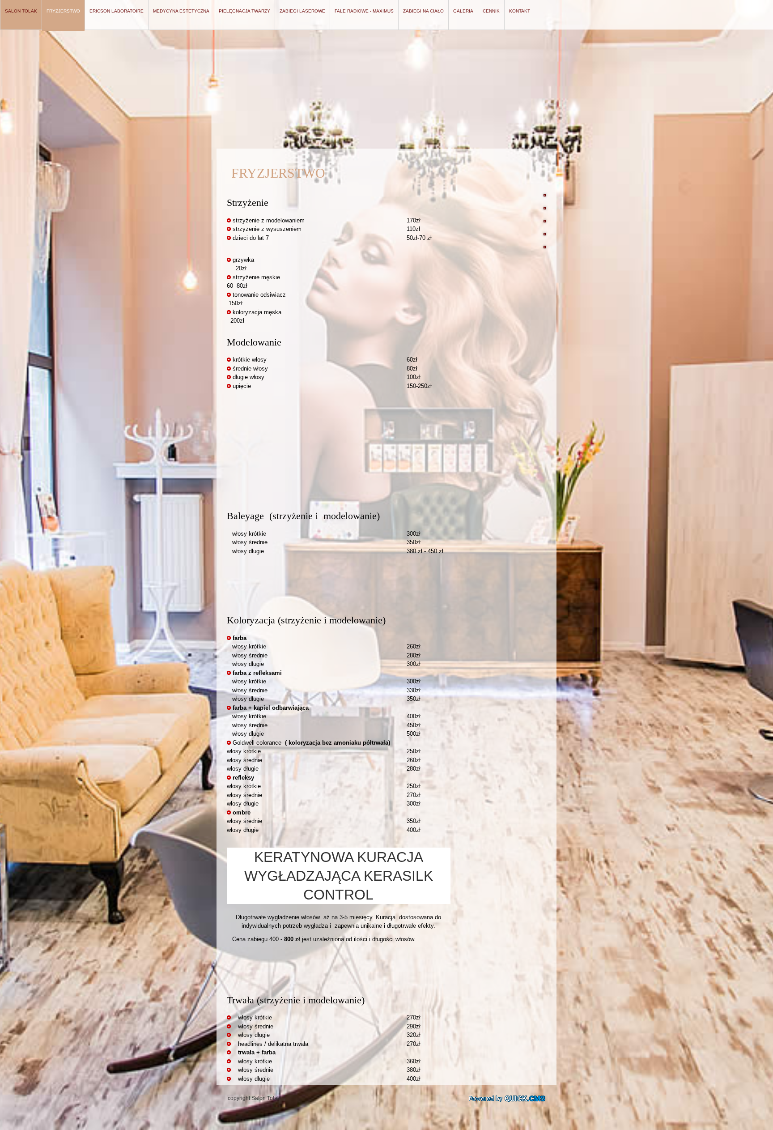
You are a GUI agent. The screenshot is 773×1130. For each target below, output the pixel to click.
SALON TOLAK (21, 11)
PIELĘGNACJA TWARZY (244, 11)
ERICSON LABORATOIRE (116, 11)
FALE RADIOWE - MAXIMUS (364, 11)
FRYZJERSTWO (63, 11)
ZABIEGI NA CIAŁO (423, 11)
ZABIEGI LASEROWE (302, 11)
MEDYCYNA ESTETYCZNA (181, 11)
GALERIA (463, 11)
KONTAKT (519, 11)
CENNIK (491, 11)
